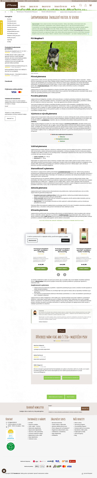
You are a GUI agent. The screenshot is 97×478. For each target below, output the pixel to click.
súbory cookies (63, 236)
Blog (76, 435)
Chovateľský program (80, 426)
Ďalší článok (70, 397)
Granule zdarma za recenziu (82, 428)
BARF (46, 216)
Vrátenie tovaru (33, 439)
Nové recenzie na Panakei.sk (52, 378)
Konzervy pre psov (12, 27)
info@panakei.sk (12, 422)
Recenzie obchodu (57, 422)
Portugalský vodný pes (62, 139)
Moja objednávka (33, 437)
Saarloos (62, 141)
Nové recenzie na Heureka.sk (71, 378)
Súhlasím (65, 240)
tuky (76, 213)
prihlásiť (94, 1)
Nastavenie (32, 240)
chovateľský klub (78, 30)
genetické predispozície (45, 192)
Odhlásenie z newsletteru (59, 431)
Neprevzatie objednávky (35, 430)
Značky (9, 41)
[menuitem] (23, 6)
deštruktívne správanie (84, 106)
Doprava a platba (33, 424)
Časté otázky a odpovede (59, 424)
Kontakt (31, 422)
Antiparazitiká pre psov (13, 31)
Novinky (9, 19)
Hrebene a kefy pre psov (13, 35)
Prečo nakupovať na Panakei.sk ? (60, 428)
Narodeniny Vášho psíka (81, 430)
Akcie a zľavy (78, 422)
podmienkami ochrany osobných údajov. (16, 114)
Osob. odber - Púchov (34, 426)
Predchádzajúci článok (55, 397)
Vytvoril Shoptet (88, 473)
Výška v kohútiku (38, 156)
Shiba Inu (62, 137)
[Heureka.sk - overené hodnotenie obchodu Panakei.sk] (11, 435)
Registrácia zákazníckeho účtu (60, 430)
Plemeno (59, 83)
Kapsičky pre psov (12, 29)
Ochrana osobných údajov (36, 433)
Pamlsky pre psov (11, 23)
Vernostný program (80, 424)
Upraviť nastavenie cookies (41, 473)
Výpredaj (9, 39)
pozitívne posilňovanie (71, 124)
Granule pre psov (11, 21)
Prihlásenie (55, 435)
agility (54, 125)
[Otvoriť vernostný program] (4, 471)
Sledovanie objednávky (35, 428)
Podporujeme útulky (80, 431)
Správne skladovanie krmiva (59, 426)
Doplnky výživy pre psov (13, 25)
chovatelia (46, 29)
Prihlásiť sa (10, 118)
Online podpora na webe (14, 424)
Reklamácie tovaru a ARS (35, 435)
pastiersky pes (56, 80)
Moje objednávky (56, 433)
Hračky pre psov (11, 37)
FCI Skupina (36, 38)
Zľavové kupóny (79, 433)
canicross (58, 125)
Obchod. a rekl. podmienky (36, 431)
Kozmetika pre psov (12, 33)
